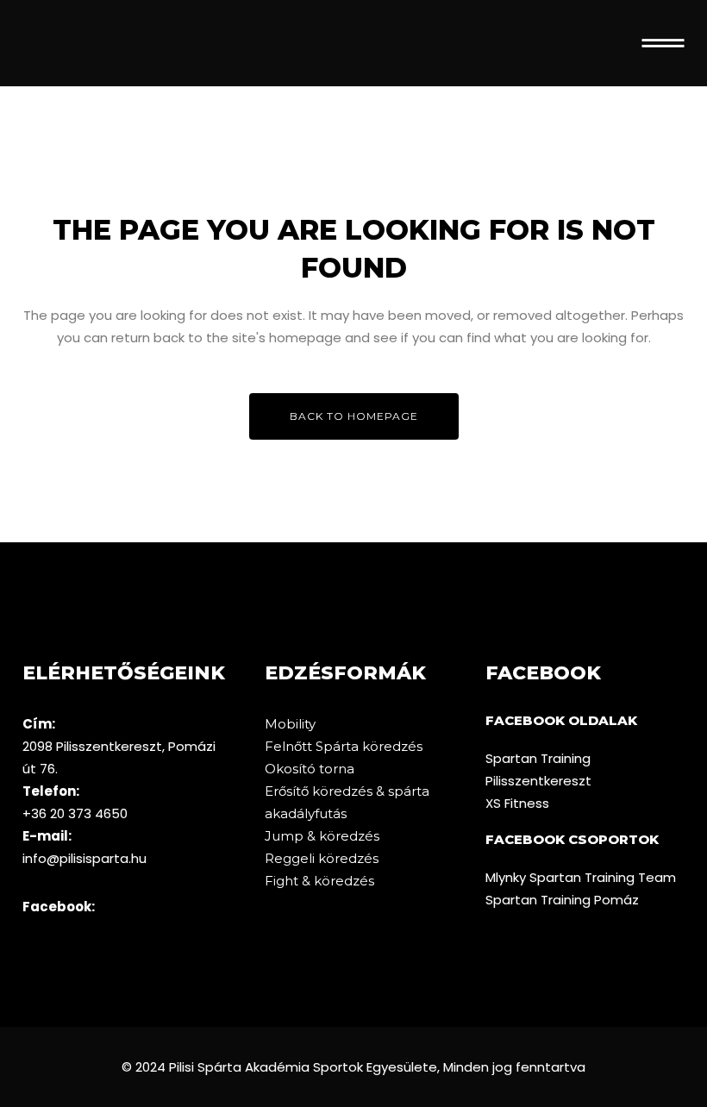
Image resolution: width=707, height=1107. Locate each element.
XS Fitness (517, 803)
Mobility (290, 724)
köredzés (392, 746)
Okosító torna (309, 768)
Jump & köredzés (322, 836)
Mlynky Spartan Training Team (580, 877)
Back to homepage (354, 416)
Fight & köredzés (319, 880)
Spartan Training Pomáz (562, 900)
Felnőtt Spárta (313, 746)
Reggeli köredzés (322, 858)
